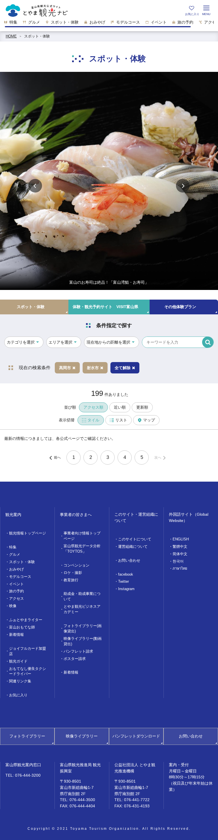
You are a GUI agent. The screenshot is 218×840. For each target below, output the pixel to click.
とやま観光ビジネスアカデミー (82, 609)
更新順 (142, 407)
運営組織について (133, 547)
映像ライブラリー (82, 736)
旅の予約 (16, 591)
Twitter (123, 582)
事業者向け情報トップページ (82, 536)
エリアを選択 (60, 342)
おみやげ (16, 569)
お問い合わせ (129, 561)
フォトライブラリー (27, 736)
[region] (109, 23)
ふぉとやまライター (25, 620)
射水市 (93, 367)
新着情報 (16, 635)
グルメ (14, 555)
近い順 (120, 407)
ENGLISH (181, 539)
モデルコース (20, 577)
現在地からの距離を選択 (108, 342)
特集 (12, 547)
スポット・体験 (37, 36)
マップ (149, 420)
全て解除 (123, 367)
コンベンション (76, 565)
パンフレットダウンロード (136, 736)
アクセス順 (93, 407)
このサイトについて (134, 539)
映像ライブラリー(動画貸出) (83, 641)
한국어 (178, 561)
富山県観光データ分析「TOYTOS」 (82, 548)
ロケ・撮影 (73, 573)
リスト (121, 420)
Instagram (126, 589)
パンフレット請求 (78, 651)
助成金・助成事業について (82, 596)
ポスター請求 (75, 659)
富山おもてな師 (22, 627)
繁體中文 (180, 547)
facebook (125, 574)
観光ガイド (18, 661)
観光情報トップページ (27, 533)
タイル (93, 420)
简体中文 (180, 554)
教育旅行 (71, 580)
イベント (16, 584)
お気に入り (18, 695)
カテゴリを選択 (21, 342)
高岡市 (65, 367)
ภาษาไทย (180, 569)
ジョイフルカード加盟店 (27, 651)
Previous (35, 186)
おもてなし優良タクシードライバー (27, 671)
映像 (12, 606)
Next (183, 186)
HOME (11, 36)
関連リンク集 (20, 681)
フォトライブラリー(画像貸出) (83, 628)
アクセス (16, 599)
